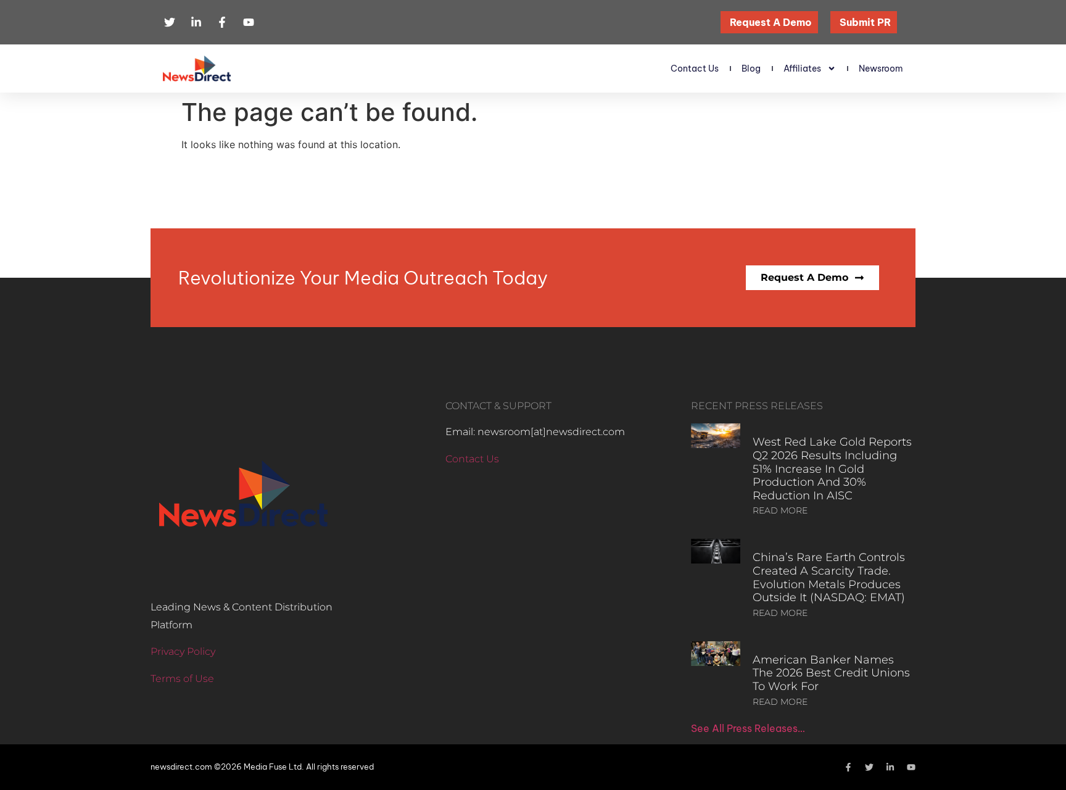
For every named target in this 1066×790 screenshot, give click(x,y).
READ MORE (780, 510)
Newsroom (881, 68)
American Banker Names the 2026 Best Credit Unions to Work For (831, 673)
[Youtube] (911, 767)
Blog (751, 68)
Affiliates (802, 68)
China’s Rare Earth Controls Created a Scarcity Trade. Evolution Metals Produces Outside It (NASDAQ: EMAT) (829, 577)
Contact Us (695, 68)
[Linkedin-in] (890, 767)
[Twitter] (869, 767)
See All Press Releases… (748, 728)
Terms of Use (182, 678)
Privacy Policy (183, 651)
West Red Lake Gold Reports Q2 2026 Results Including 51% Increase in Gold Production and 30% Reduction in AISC (832, 468)
